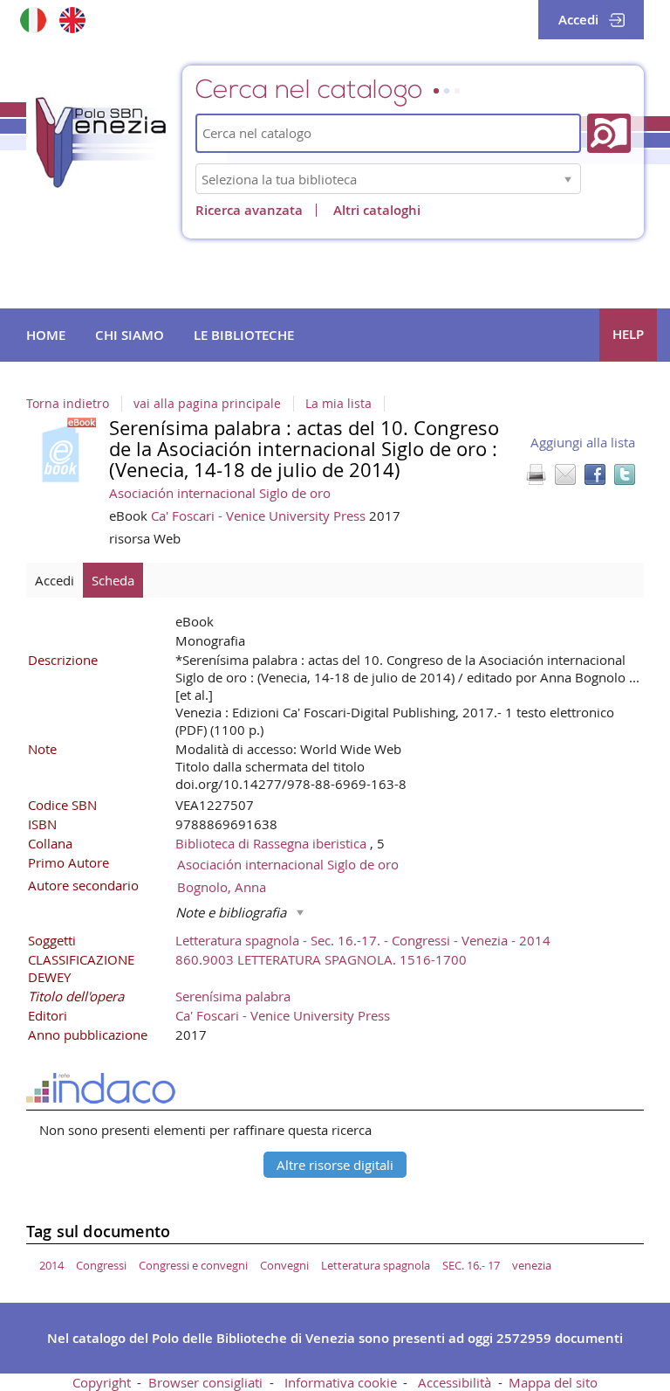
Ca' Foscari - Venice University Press (260, 515)
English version (72, 19)
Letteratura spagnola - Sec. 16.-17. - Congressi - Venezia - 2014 (362, 940)
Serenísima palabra (233, 996)
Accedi (578, 19)
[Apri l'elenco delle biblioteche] (568, 178)
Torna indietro (67, 404)
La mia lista (338, 404)
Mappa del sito (553, 1382)
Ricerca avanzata (249, 210)
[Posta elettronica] (565, 474)
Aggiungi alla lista (582, 442)
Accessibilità (454, 1382)
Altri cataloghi (376, 210)
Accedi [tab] (54, 580)
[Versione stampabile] (535, 474)
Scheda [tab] (113, 580)
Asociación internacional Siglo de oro (220, 493)
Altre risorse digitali (335, 1164)
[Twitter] (624, 474)
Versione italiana (32, 19)
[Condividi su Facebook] (595, 474)
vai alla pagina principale (207, 404)
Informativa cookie (340, 1382)
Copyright (101, 1382)
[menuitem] (46, 335)
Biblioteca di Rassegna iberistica (272, 843)
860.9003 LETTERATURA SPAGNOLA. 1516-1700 (321, 959)
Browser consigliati (205, 1382)
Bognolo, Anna (221, 887)
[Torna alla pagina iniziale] (113, 147)
